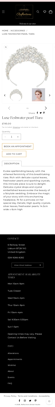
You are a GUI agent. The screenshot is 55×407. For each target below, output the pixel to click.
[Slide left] (9, 108)
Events (11, 377)
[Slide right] (46, 108)
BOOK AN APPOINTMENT (18, 146)
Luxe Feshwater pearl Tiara (18, 34)
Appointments (15, 359)
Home (5, 30)
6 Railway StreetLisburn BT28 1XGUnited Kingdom (17, 248)
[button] (3, 12)
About (11, 371)
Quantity (6, 131)
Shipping (16, 127)
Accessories (18, 30)
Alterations (13, 353)
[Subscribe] (40, 265)
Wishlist (12, 365)
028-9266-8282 (16, 257)
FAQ (10, 383)
